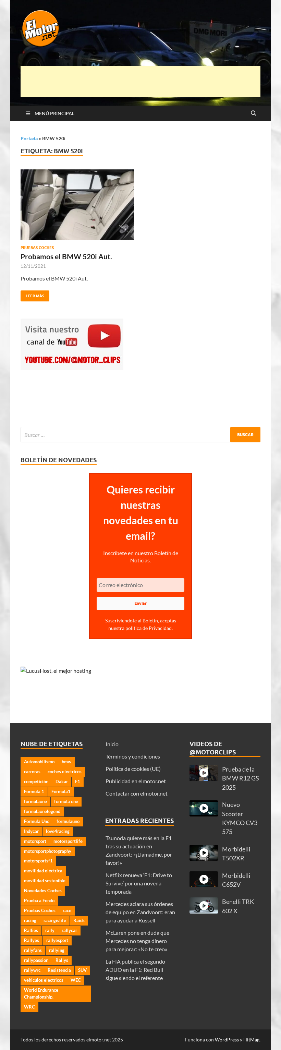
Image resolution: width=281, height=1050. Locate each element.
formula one (66, 801)
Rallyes (31, 940)
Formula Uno (36, 821)
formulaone (35, 801)
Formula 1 (34, 791)
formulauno (68, 821)
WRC (29, 1007)
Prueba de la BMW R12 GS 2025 (240, 778)
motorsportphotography (47, 851)
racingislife (55, 920)
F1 (77, 781)
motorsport (35, 841)
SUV (82, 970)
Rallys (62, 960)
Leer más (32, 294)
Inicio (112, 744)
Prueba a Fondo (39, 900)
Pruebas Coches (37, 247)
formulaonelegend (42, 811)
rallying (56, 950)
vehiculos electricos (43, 980)
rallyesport (57, 940)
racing (30, 920)
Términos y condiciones (133, 756)
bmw (66, 761)
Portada (29, 138)
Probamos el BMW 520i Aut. (66, 256)
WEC (76, 980)
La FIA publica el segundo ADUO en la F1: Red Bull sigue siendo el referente (135, 969)
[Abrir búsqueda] (253, 113)
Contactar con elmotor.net (137, 793)
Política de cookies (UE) (133, 768)
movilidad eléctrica (43, 870)
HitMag (251, 1039)
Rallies (31, 930)
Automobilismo (39, 761)
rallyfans (33, 950)
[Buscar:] (140, 434)
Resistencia (59, 970)
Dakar (62, 781)
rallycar (69, 930)
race (67, 910)
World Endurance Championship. (41, 993)
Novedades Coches (43, 890)
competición (36, 781)
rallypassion (36, 960)
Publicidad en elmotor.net (136, 781)
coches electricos (65, 771)
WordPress (227, 1039)
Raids (79, 920)
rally (49, 930)
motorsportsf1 (38, 860)
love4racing (58, 831)
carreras (32, 771)
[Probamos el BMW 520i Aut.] (77, 204)
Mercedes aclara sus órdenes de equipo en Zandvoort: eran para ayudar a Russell (140, 911)
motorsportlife (68, 841)
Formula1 (61, 791)
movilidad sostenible (44, 880)
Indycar (31, 831)
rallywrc (32, 970)
